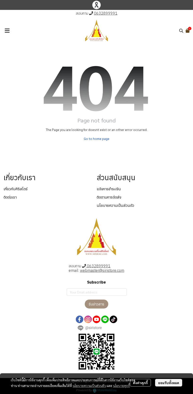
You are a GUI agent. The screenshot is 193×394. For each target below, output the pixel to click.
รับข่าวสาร (96, 304)
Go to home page (96, 138)
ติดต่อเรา (10, 197)
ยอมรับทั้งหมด (168, 383)
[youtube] (96, 319)
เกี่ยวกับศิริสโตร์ (16, 189)
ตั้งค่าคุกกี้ (140, 383)
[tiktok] (113, 319)
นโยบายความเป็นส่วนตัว (89, 385)
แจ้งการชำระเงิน (109, 189)
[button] (181, 30)
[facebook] (79, 319)
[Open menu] (7, 30)
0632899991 (105, 13)
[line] (105, 319)
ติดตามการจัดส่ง (109, 197)
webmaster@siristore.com (102, 270)
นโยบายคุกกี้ (121, 385)
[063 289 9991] (91, 13)
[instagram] (88, 319)
